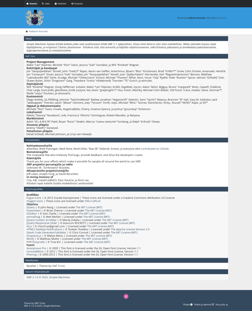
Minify (30, 238)
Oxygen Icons (35, 201)
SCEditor (32, 213)
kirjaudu (222, 17)
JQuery (31, 207)
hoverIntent (34, 210)
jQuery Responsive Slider (42, 223)
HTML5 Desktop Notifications (44, 229)
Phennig (32, 254)
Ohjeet (186, 304)
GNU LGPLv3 (92, 201)
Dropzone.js (34, 235)
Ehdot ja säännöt (203, 304)
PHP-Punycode (36, 242)
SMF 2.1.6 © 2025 (37, 277)
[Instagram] (126, 296)
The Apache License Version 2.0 (130, 229)
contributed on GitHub (155, 148)
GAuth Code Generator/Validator (46, 232)
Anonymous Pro (36, 248)
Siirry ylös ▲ (221, 304)
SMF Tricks (58, 266)
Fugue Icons (34, 198)
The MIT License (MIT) (89, 207)
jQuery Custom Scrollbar (42, 220)
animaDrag (33, 216)
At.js (29, 226)
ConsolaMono (35, 251)
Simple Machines (59, 277)
